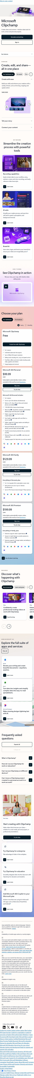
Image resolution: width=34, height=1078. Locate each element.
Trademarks (20, 1075)
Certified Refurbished (19, 1039)
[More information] (15, 404)
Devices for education (6, 1043)
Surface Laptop (11, 1030)
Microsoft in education (25, 1041)
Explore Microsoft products (15, 1035)
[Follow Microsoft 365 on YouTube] (12, 1027)
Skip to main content (6, 1)
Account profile (4, 1037)
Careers (16, 1062)
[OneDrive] (25, 443)
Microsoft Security (12, 1051)
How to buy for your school (22, 1045)
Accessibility (3, 1066)
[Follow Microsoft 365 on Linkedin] (4, 1027)
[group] (14, 606)
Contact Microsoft (25, 1073)
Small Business (11, 1056)
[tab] (8, 74)
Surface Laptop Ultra (21, 1030)
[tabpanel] (17, 104)
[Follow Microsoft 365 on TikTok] (20, 1027)
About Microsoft (23, 1062)
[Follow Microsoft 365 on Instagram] (16, 1027)
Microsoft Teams (22, 1054)
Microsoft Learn (4, 1058)
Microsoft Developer (25, 1056)
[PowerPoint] (14, 443)
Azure (17, 1056)
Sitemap (17, 1073)
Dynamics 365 (22, 1051)
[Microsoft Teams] (4, 447)
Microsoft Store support (25, 1037)
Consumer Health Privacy (7, 1073)
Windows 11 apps (28, 1035)
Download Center (14, 1037)
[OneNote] (21, 443)
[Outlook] (18, 443)
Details (14, 928)
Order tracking (9, 1039)
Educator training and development (10, 1047)
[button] (17, 54)
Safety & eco (27, 1075)
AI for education (9, 1049)
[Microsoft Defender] (28, 443)
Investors (17, 1064)
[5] (2, 993)
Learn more (8, 974)
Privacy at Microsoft (8, 1064)
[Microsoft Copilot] (4, 443)
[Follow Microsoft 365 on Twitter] (8, 1027)
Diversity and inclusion (26, 1064)
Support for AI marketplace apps (18, 1058)
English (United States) (6, 1068)
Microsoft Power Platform (10, 1054)
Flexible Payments (13, 1041)
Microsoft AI (3, 1051)
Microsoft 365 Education (7, 1045)
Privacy (32, 1073)
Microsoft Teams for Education (20, 1043)
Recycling (2, 1077)
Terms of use (13, 1075)
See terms (22, 382)
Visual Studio (10, 1062)
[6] (2, 1004)
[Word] (7, 443)
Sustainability (11, 1066)
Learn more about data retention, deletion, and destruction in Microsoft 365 (17, 951)
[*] (2, 931)
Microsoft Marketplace (16, 1060)
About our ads (10, 1077)
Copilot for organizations (18, 1032)
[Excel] (11, 443)
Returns (2, 1039)
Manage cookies (4, 1075)
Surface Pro (3, 1030)
